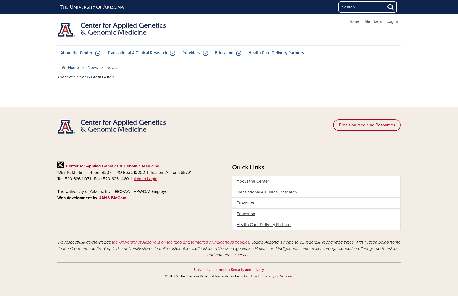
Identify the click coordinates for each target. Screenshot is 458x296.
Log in (392, 21)
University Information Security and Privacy (229, 269)
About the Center (76, 53)
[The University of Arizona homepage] (92, 7)
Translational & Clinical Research (137, 53)
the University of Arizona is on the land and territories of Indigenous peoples (180, 242)
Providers (191, 53)
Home (353, 21)
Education (224, 53)
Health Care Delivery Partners (276, 53)
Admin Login (145, 179)
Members (373, 21)
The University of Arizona (271, 276)
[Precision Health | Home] (112, 29)
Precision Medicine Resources (367, 125)
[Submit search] (391, 7)
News (92, 67)
